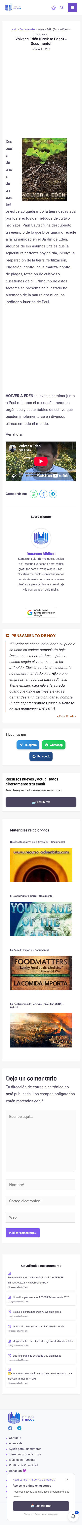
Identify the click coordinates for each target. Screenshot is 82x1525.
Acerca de (15, 1443)
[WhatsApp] (34, 494)
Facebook (43, 756)
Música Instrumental (22, 1460)
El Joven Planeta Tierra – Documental (31, 896)
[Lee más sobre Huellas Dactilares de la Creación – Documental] (41, 864)
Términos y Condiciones (25, 1454)
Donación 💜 (17, 1471)
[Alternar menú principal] (72, 7)
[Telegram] (53, 494)
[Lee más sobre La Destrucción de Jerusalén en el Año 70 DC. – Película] (41, 1030)
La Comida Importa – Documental (29, 950)
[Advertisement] (41, 96)
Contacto (15, 1438)
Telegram (30, 744)
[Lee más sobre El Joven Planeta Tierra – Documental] (41, 918)
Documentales (27, 29)
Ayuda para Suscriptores (25, 1449)
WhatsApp (56, 744)
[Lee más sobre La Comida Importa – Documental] (41, 972)
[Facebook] (43, 494)
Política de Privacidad (23, 1465)
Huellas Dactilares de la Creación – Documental (37, 842)
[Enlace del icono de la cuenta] (53, 8)
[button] (62, 8)
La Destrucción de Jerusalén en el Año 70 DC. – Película (37, 1005)
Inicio (14, 29)
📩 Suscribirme (41, 802)
